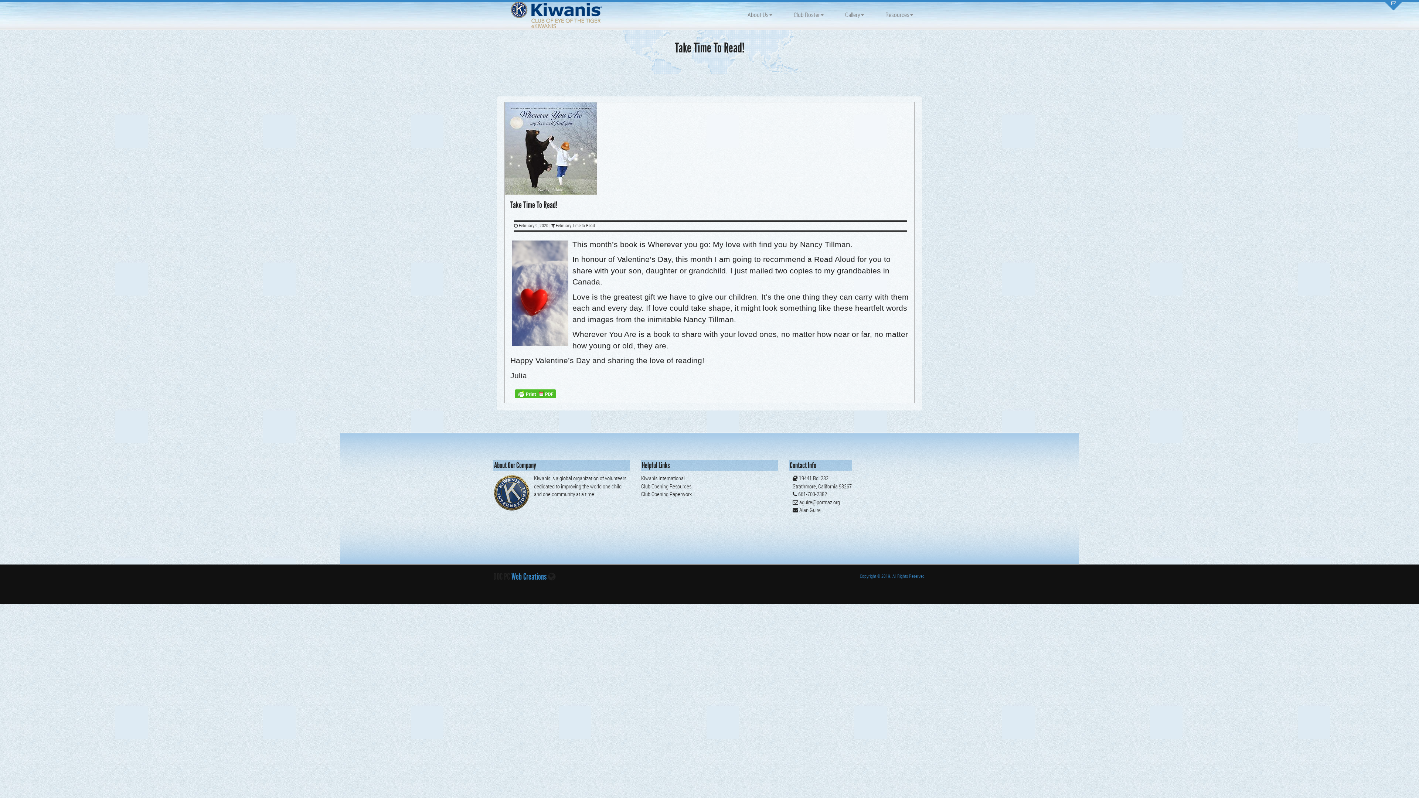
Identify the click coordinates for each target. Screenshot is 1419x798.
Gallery (852, 15)
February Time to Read (575, 225)
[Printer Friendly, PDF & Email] (535, 393)
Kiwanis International (663, 478)
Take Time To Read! (534, 205)
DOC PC (501, 576)
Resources (897, 15)
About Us (758, 15)
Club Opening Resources (666, 486)
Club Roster (807, 15)
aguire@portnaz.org (819, 502)
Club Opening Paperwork (666, 494)
